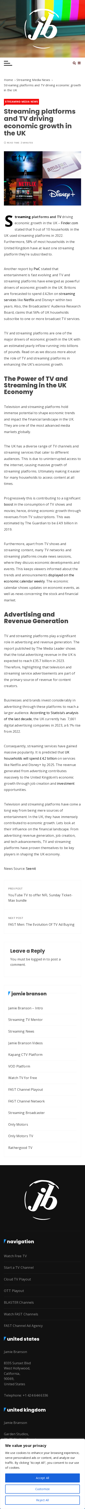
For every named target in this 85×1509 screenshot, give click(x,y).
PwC (36, 269)
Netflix (29, 300)
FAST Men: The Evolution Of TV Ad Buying (41, 924)
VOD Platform (19, 1066)
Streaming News (21, 1031)
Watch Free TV (15, 1256)
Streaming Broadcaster (26, 1112)
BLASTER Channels (19, 1302)
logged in (38, 959)
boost (8, 504)
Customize (42, 1489)
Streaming (23, 217)
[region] (42, 1474)
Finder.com (69, 223)
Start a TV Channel (19, 1267)
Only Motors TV (20, 1136)
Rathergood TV (20, 1147)
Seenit (31, 868)
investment (66, 783)
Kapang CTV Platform (25, 1054)
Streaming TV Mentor (25, 1019)
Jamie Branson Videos (25, 1043)
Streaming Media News (21, 101)
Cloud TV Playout (17, 1279)
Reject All (42, 1500)
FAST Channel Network (26, 1101)
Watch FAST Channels (21, 1314)
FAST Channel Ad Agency (23, 1325)
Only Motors (18, 1124)
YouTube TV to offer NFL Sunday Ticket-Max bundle (40, 898)
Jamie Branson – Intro (25, 1008)
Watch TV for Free (22, 1078)
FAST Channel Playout (25, 1089)
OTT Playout (14, 1290)
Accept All (42, 1478)
